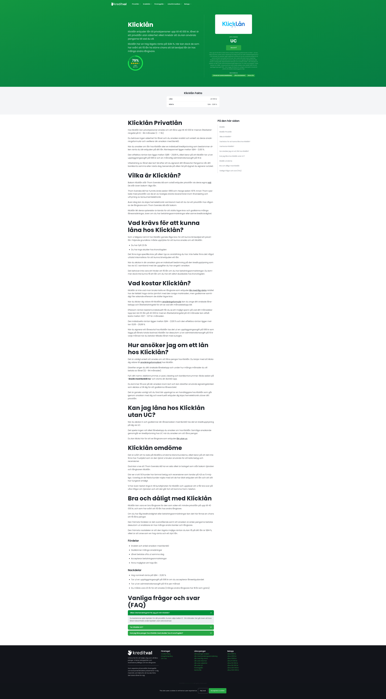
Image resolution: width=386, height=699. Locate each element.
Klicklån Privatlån (225, 132)
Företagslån (198, 668)
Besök (233, 48)
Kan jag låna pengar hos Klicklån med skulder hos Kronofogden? (156, 633)
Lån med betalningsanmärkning (222, 75)
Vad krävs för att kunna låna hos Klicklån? (234, 141)
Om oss (164, 658)
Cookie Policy (166, 654)
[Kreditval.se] (118, 4)
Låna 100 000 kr (232, 665)
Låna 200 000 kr (233, 668)
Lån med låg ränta (201, 658)
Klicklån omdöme (225, 161)
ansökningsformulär (171, 301)
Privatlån (251, 75)
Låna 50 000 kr (232, 663)
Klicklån (222, 127)
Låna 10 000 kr (232, 661)
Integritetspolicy (167, 656)
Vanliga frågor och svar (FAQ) (230, 171)
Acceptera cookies (217, 691)
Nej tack (203, 691)
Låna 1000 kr (231, 654)
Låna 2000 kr (232, 656)
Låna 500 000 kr (233, 670)
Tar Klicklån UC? (136, 627)
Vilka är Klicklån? (225, 137)
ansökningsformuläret (150, 362)
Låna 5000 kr (232, 658)
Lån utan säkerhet (239, 75)
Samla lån (197, 670)
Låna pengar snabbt (201, 654)
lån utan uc (182, 438)
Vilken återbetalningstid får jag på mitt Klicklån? (150, 613)
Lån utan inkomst (200, 661)
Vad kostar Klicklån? (226, 146)
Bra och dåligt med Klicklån (229, 166)
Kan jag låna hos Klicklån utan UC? (232, 156)
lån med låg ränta (197, 290)
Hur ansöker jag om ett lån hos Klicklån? (234, 151)
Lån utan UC (198, 665)
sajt (209, 182)
